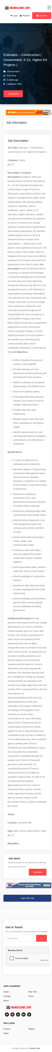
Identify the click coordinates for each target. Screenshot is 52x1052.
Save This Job (27, 898)
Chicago (7, 996)
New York (32, 992)
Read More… (14, 843)
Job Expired (13, 94)
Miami (6, 1000)
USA (19, 84)
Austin (6, 992)
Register (26, 15)
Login (15, 15)
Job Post (43, 15)
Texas (31, 996)
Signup (31, 1029)
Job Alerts (37, 872)
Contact (6, 1029)
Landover (11, 84)
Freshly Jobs (34, 1048)
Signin (6, 1033)
